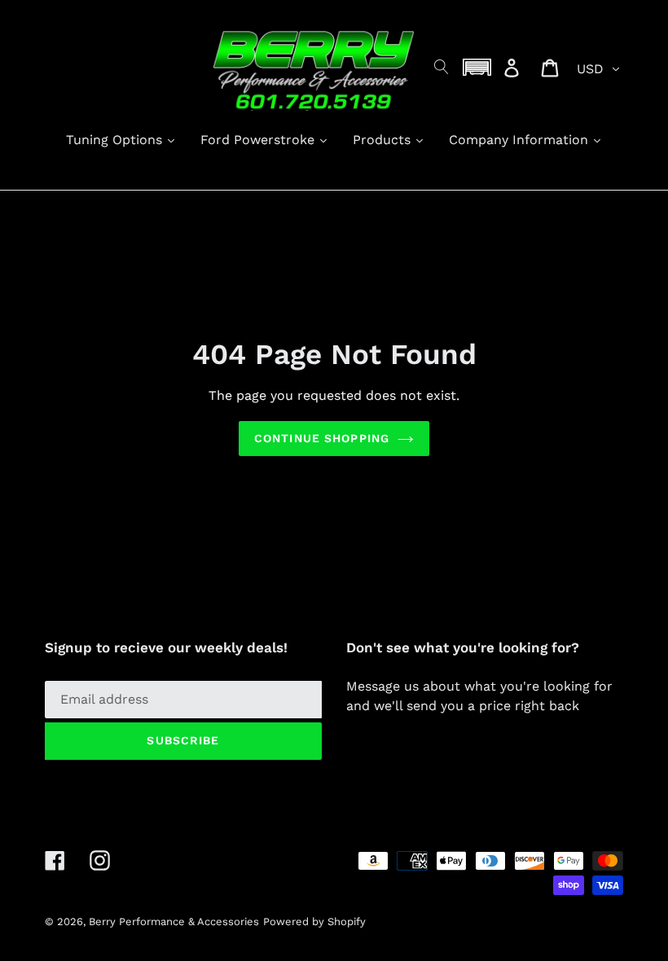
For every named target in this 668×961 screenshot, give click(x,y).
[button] (477, 67)
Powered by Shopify (314, 921)
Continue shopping (321, 438)
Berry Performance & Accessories (174, 921)
